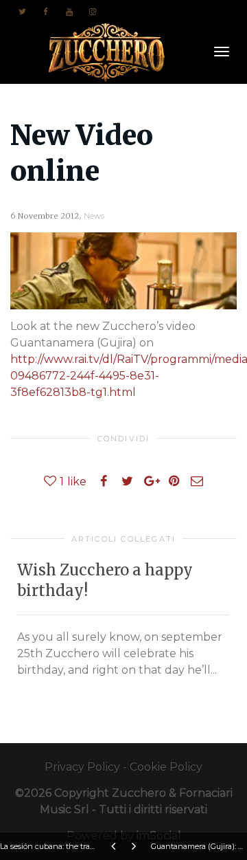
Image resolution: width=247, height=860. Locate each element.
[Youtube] (69, 11)
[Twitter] (22, 11)
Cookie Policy (166, 766)
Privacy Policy (82, 766)
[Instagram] (92, 11)
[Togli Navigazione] (222, 51)
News (94, 216)
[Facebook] (45, 11)
